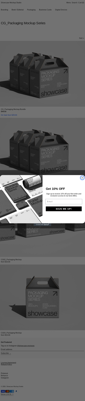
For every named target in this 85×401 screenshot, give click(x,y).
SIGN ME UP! (64, 209)
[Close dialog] (82, 177)
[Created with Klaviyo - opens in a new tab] (42, 224)
